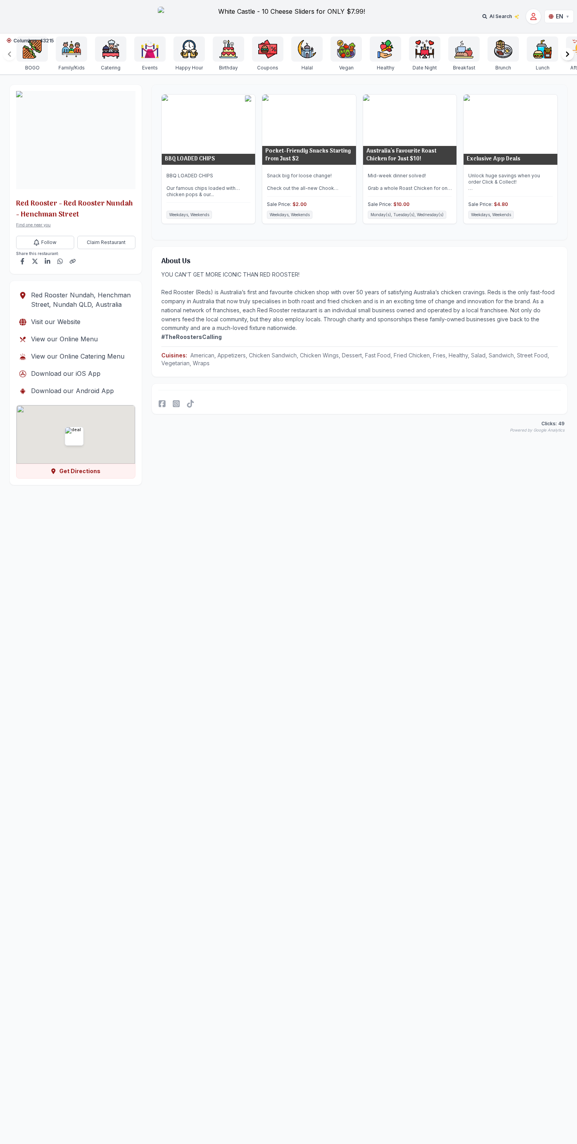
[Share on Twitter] (35, 261)
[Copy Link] (72, 261)
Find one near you (33, 224)
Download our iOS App (65, 373)
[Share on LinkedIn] (47, 261)
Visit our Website (55, 322)
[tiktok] (190, 404)
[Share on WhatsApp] (60, 261)
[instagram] (176, 404)
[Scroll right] (567, 54)
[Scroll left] (9, 54)
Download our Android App (72, 391)
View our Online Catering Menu (77, 356)
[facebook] (162, 404)
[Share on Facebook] (22, 261)
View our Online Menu (64, 339)
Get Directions (79, 471)
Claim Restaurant (106, 242)
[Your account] (533, 16)
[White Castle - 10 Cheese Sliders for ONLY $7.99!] (288, 16)
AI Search (500, 16)
